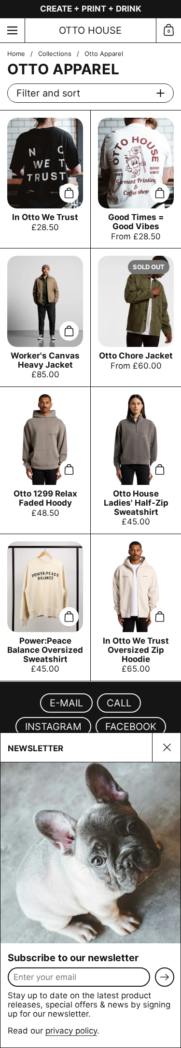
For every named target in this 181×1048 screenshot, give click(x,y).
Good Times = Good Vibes (136, 179)
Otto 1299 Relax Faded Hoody (45, 460)
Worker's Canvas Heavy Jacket (45, 317)
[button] (168, 30)
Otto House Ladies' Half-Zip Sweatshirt (136, 460)
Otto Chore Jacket (136, 317)
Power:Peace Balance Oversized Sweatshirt (45, 607)
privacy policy (71, 1030)
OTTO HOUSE (90, 30)
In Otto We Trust (45, 179)
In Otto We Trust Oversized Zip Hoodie (136, 607)
